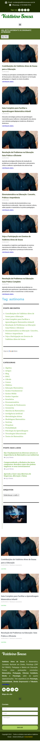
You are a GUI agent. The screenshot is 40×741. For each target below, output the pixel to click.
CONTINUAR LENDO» (8, 81)
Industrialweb (28, 737)
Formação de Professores (15, 405)
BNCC (7, 376)
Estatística (9, 399)
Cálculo (8, 379)
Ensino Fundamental (13, 391)
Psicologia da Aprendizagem (16, 431)
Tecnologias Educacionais (15, 434)
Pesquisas (9, 425)
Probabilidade (11, 428)
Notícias (8, 422)
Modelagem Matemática (15, 419)
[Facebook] (19, 10)
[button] (20, 24)
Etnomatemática (12, 402)
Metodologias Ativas (13, 416)
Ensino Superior (11, 396)
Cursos (8, 382)
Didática (8, 385)
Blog (7, 374)
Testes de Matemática (14, 436)
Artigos (8, 371)
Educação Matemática (14, 388)
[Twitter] (22, 10)
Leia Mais (3, 569)
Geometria (9, 408)
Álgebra (8, 368)
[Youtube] (28, 10)
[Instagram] (25, 10)
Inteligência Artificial (14, 414)
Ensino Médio (11, 394)
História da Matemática (14, 411)
